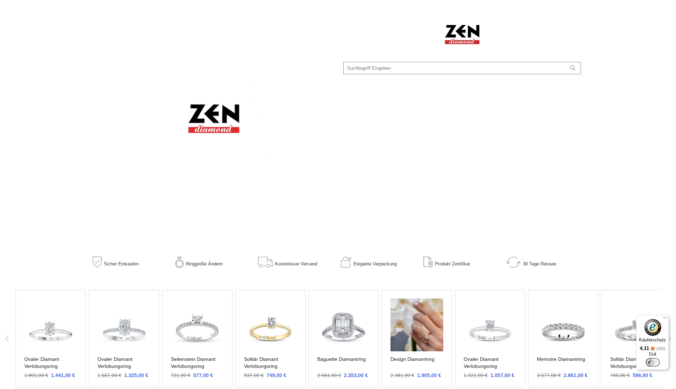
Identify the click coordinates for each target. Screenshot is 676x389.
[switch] (653, 362)
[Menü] (665, 319)
